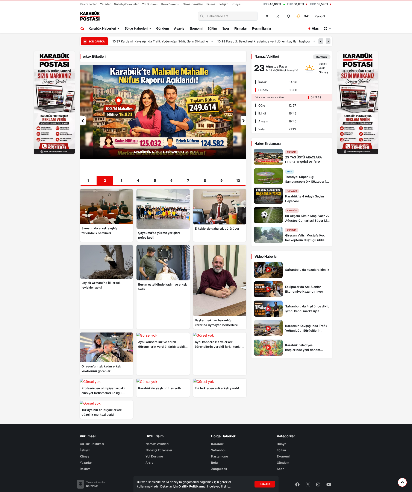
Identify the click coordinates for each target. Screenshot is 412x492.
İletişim (223, 4)
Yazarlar (105, 4)
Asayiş (179, 28)
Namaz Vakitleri (193, 4)
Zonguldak (219, 469)
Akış (315, 28)
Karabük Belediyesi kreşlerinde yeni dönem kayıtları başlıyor (268, 41)
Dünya (281, 444)
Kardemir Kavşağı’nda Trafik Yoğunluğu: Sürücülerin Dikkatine (164, 41)
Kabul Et (265, 484)
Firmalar (240, 28)
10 (238, 180)
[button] (277, 16)
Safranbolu (219, 450)
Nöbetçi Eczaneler (126, 4)
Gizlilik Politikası (92, 444)
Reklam (85, 469)
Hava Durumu (170, 4)
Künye (236, 4)
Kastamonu (219, 456)
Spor (225, 28)
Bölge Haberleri (136, 28)
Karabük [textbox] (320, 16)
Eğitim (212, 28)
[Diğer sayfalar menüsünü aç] (327, 28)
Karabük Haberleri (102, 28)
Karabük (217, 444)
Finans (210, 4)
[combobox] (326, 16)
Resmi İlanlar (88, 4)
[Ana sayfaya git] (82, 28)
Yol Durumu (150, 4)
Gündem (162, 28)
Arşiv (149, 462)
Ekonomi (196, 28)
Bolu (214, 462)
